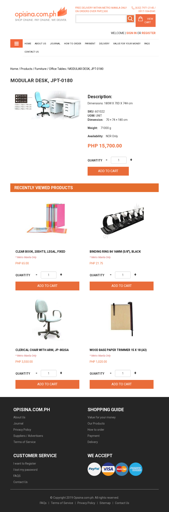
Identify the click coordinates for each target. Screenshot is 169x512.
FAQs (43, 503)
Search (130, 18)
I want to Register (24, 463)
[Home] (41, 14)
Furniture (41, 68)
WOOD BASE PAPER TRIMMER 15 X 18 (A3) (118, 350)
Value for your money (127, 43)
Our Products (96, 423)
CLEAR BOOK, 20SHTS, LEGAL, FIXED (40, 251)
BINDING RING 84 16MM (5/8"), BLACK (115, 251)
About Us (40, 43)
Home (28, 43)
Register (149, 33)
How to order (72, 43)
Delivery (104, 43)
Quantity (95, 160)
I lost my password (25, 469)
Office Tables (57, 68)
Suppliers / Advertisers (28, 435)
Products (26, 68)
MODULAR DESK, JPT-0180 (85, 68)
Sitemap (105, 503)
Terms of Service (24, 442)
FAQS (17, 475)
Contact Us (32, 52)
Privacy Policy (22, 429)
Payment (90, 43)
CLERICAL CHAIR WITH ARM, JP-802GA (42, 350)
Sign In (131, 33)
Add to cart (108, 171)
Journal (55, 43)
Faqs (147, 43)
